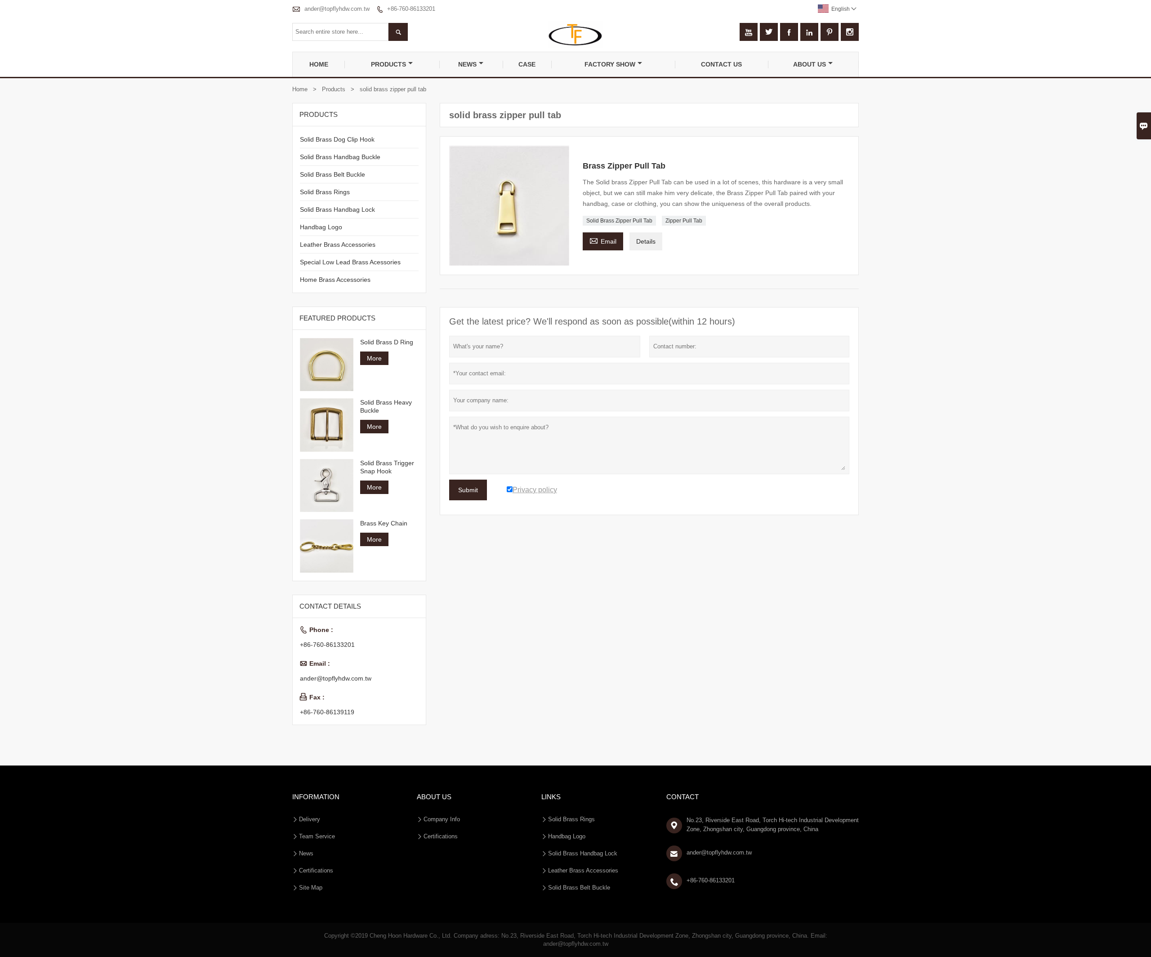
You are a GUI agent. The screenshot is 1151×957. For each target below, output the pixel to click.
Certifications (316, 870)
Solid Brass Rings (325, 192)
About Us (809, 64)
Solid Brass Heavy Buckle (386, 406)
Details (646, 241)
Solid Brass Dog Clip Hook (337, 139)
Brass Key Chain (383, 523)
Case (526, 64)
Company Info (442, 819)
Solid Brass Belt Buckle (332, 174)
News (467, 64)
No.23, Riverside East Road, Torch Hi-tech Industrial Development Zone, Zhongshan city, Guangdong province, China (773, 824)
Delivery (309, 819)
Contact (682, 797)
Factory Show (609, 64)
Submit (468, 490)
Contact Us (721, 64)
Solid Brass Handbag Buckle (340, 156)
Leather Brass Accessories (337, 244)
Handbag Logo (321, 227)
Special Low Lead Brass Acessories (350, 262)
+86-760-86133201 (411, 8)
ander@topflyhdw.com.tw (337, 8)
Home (318, 64)
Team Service (317, 836)
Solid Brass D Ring (386, 342)
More (374, 358)
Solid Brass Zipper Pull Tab (619, 221)
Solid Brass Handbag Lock (337, 209)
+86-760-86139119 (327, 712)
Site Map (310, 887)
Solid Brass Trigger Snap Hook (387, 467)
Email (602, 240)
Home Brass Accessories (335, 279)
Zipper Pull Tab (683, 221)
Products (388, 64)
